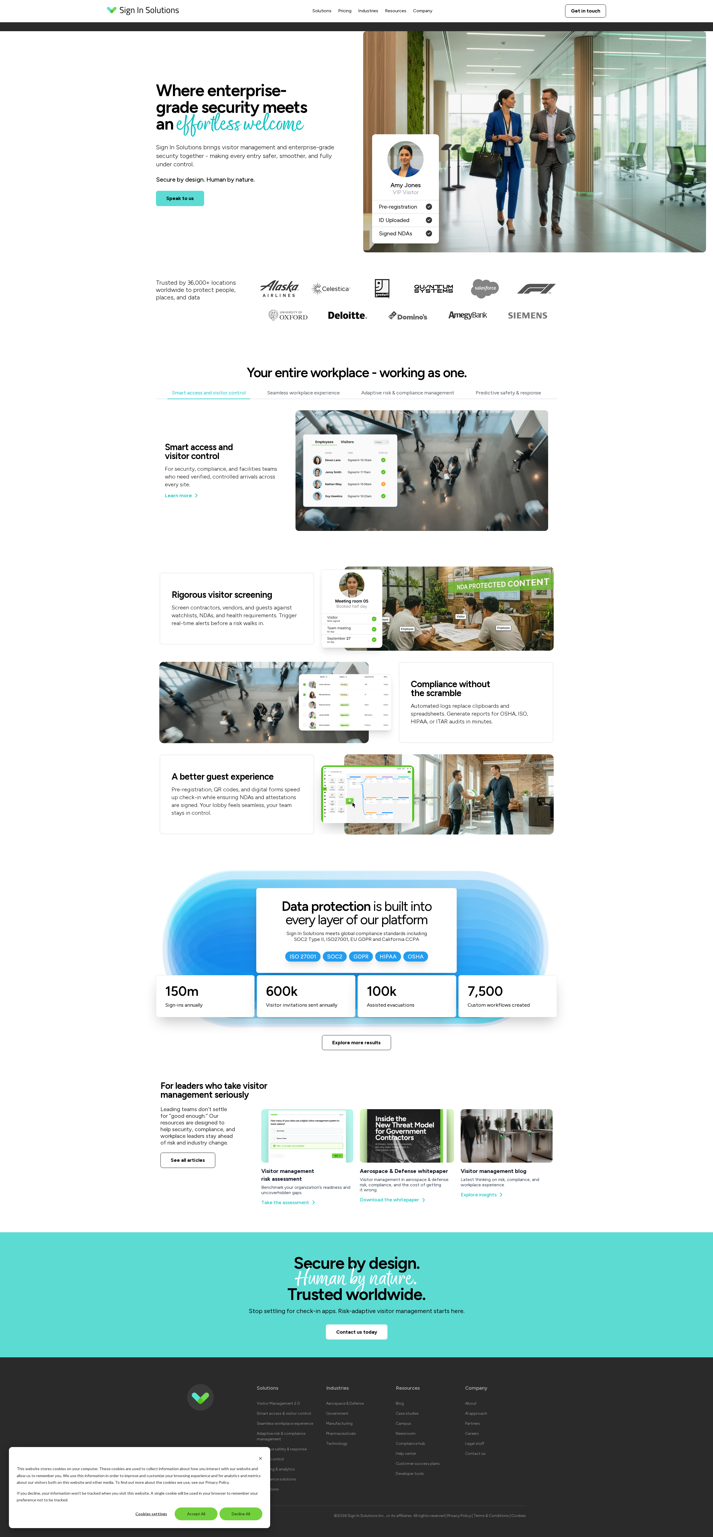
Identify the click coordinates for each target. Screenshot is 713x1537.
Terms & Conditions (491, 1515)
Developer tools (410, 1473)
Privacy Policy (217, 1482)
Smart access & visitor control (284, 1413)
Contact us (475, 1453)
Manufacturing (339, 1423)
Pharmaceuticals (341, 1433)
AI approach (476, 1413)
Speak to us (180, 198)
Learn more (178, 496)
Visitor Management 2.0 (278, 1403)
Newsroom (406, 1433)
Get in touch (585, 11)
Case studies (407, 1413)
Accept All (196, 1513)
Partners (472, 1423)
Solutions (321, 10)
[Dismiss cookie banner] (260, 1458)
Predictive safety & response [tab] (508, 393)
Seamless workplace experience (285, 1423)
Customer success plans (418, 1463)
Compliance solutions (276, 1479)
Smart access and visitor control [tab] (209, 393)
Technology (336, 1443)
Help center (406, 1453)
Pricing (344, 10)
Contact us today (356, 1332)
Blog (400, 1403)
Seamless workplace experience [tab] (303, 393)
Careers (472, 1433)
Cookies (518, 1515)
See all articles (188, 1160)
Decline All (241, 1513)
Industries (368, 10)
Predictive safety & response (282, 1449)
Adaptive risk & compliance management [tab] (407, 393)
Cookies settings (151, 1513)
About (471, 1403)
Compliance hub (410, 1443)
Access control (270, 1459)
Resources (395, 10)
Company (422, 10)
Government (337, 1413)
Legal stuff (474, 1443)
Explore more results (356, 1043)
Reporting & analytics (276, 1469)
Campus (403, 1423)
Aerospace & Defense (345, 1403)
